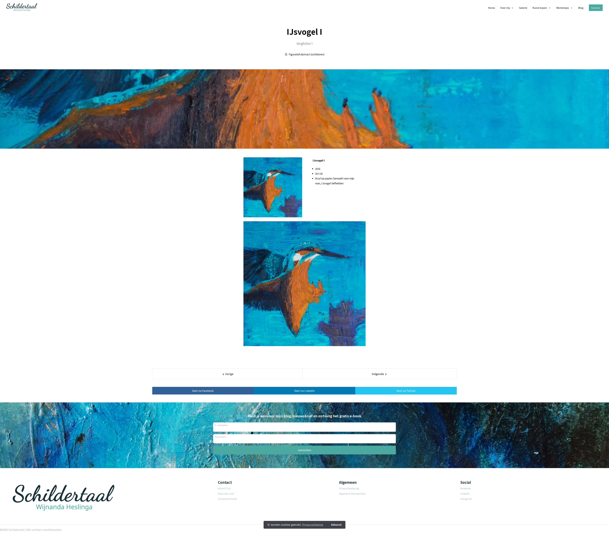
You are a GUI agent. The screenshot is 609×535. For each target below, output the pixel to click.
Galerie (523, 7)
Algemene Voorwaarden (352, 493)
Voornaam (220, 436)
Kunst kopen (540, 7)
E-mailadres (221, 425)
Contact (595, 7)
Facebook (465, 488)
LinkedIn (465, 493)
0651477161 (224, 488)
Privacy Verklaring (349, 488)
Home (491, 7)
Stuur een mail (226, 493)
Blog (580, 7)
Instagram (466, 498)
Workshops (562, 7)
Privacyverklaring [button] (312, 524)
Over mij (505, 7)
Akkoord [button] (336, 524)
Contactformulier (227, 498)
